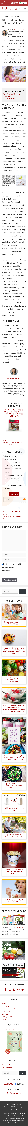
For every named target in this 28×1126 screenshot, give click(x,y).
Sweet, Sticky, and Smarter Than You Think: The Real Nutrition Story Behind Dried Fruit (14, 651)
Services (5, 1014)
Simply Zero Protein (14, 1029)
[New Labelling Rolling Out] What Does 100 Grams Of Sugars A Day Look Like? (14, 758)
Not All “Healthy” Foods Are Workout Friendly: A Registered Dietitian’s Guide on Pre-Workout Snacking (14, 708)
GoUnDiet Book (7, 1064)
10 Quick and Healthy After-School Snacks (14, 623)
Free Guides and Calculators (11, 1009)
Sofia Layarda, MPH (19, 29)
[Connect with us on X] (20, 1093)
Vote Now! (14, 494)
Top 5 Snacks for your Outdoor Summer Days (14, 835)
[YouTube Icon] (18, 989)
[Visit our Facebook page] (7, 1093)
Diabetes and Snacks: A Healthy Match (14, 901)
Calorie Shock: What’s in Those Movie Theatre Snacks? (14, 871)
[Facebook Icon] (5, 989)
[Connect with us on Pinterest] (14, 1093)
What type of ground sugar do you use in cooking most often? (12, 459)
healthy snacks (17, 442)
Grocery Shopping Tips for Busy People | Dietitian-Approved (14, 679)
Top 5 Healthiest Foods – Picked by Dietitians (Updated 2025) (14, 785)
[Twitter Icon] (22, 989)
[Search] (22, 591)
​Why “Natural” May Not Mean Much (12, 95)
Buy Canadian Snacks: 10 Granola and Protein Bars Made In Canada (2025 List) (14, 413)
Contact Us (6, 1011)
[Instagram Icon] (10, 989)
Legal (4, 1019)
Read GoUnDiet (7, 1067)
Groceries (6, 440)
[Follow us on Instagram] (10, 1093)
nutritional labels (8, 445)
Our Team (5, 1006)
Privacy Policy (7, 1017)
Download (20, 927)
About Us (5, 1003)
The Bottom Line (10, 99)
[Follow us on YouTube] (17, 1093)
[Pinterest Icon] (14, 989)
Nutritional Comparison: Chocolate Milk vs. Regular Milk (14, 809)
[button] (22, 8)
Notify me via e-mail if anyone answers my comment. (11, 567)
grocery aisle (7, 442)
